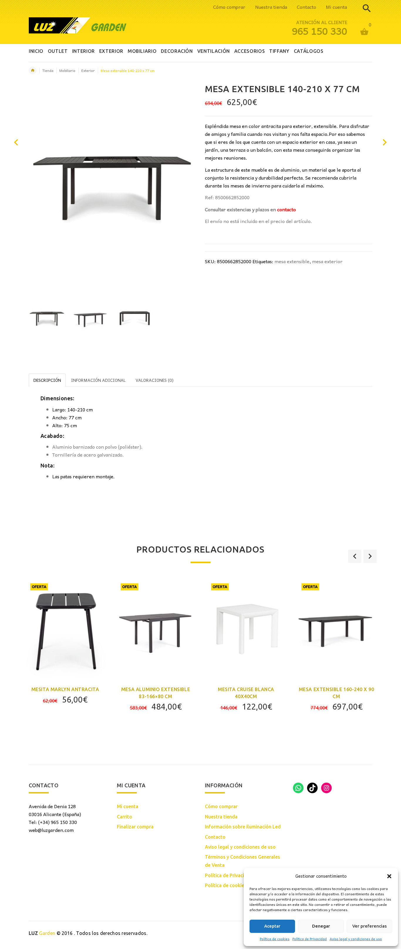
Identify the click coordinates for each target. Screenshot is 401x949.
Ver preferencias (369, 925)
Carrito (124, 816)
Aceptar (272, 925)
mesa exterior (327, 261)
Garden (42, 933)
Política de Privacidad (309, 939)
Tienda (47, 70)
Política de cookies (274, 939)
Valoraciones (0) (154, 380)
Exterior (88, 70)
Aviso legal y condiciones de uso (356, 939)
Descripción (47, 380)
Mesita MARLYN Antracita (65, 689)
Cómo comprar (229, 7)
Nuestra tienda (271, 7)
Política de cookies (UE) (231, 885)
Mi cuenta (336, 7)
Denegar (321, 925)
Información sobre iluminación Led (243, 826)
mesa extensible (291, 261)
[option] (47, 318)
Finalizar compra (135, 826)
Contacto (306, 7)
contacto (286, 209)
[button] (389, 876)
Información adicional (98, 380)
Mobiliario (67, 70)
